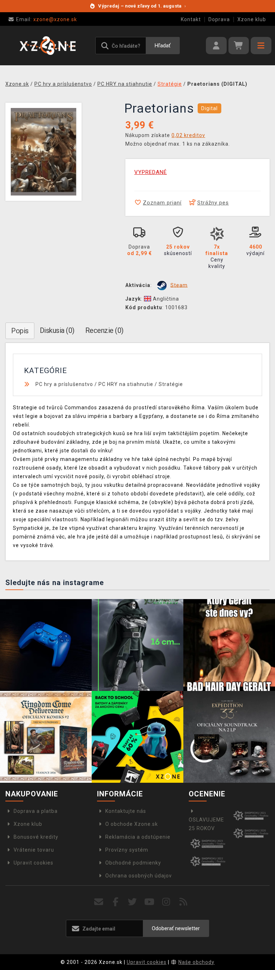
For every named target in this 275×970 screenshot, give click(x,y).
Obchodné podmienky (133, 863)
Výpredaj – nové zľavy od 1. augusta (142, 6)
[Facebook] (115, 902)
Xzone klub (251, 19)
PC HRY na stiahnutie (125, 384)
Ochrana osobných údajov (138, 876)
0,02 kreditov (188, 135)
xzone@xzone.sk (46, 19)
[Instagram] (166, 902)
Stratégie (171, 384)
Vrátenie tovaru (34, 850)
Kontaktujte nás (125, 811)
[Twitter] (132, 902)
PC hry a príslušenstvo (64, 384)
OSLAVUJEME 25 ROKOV (206, 824)
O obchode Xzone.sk (131, 824)
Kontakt (191, 19)
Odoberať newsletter (176, 928)
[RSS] (183, 902)
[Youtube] (149, 902)
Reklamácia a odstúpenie (137, 837)
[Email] (98, 902)
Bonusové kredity (36, 837)
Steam (179, 285)
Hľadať (162, 45)
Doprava (219, 19)
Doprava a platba (36, 811)
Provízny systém (126, 850)
